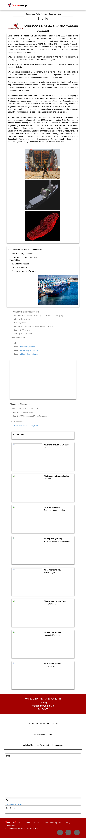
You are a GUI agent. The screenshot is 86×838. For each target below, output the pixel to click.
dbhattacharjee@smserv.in (31, 354)
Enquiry (43, 702)
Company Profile (56, 823)
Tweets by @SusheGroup (16, 804)
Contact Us (11, 825)
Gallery (67, 823)
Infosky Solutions (32, 828)
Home (28, 823)
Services (45, 823)
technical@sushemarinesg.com (25, 425)
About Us (36, 823)
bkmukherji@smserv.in (29, 350)
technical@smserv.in (28, 347)
